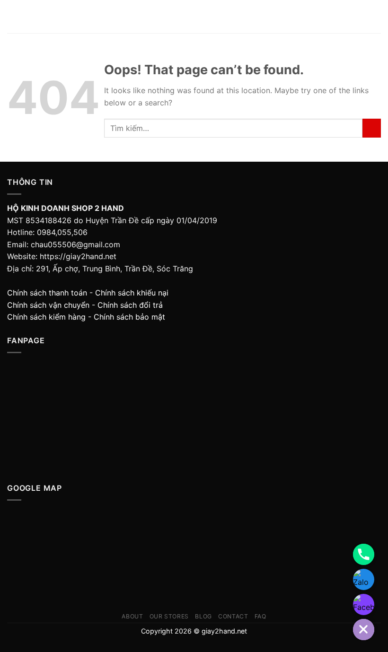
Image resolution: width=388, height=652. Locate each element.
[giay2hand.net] (194, 16)
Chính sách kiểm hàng (46, 317)
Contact (233, 616)
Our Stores (169, 616)
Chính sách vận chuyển (48, 305)
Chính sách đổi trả (130, 305)
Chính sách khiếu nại (131, 292)
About (132, 616)
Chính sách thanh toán (47, 292)
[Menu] (12, 16)
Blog (203, 616)
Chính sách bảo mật (129, 317)
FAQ (260, 616)
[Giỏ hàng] (376, 16)
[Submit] (371, 128)
